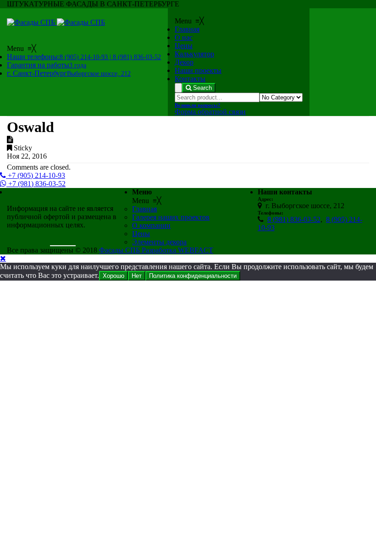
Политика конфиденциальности (193, 275)
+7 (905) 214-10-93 (35, 175)
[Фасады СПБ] (56, 22)
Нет (137, 275)
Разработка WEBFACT (177, 250)
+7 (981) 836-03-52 (36, 184)
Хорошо (113, 275)
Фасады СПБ (120, 250)
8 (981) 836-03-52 (294, 219)
